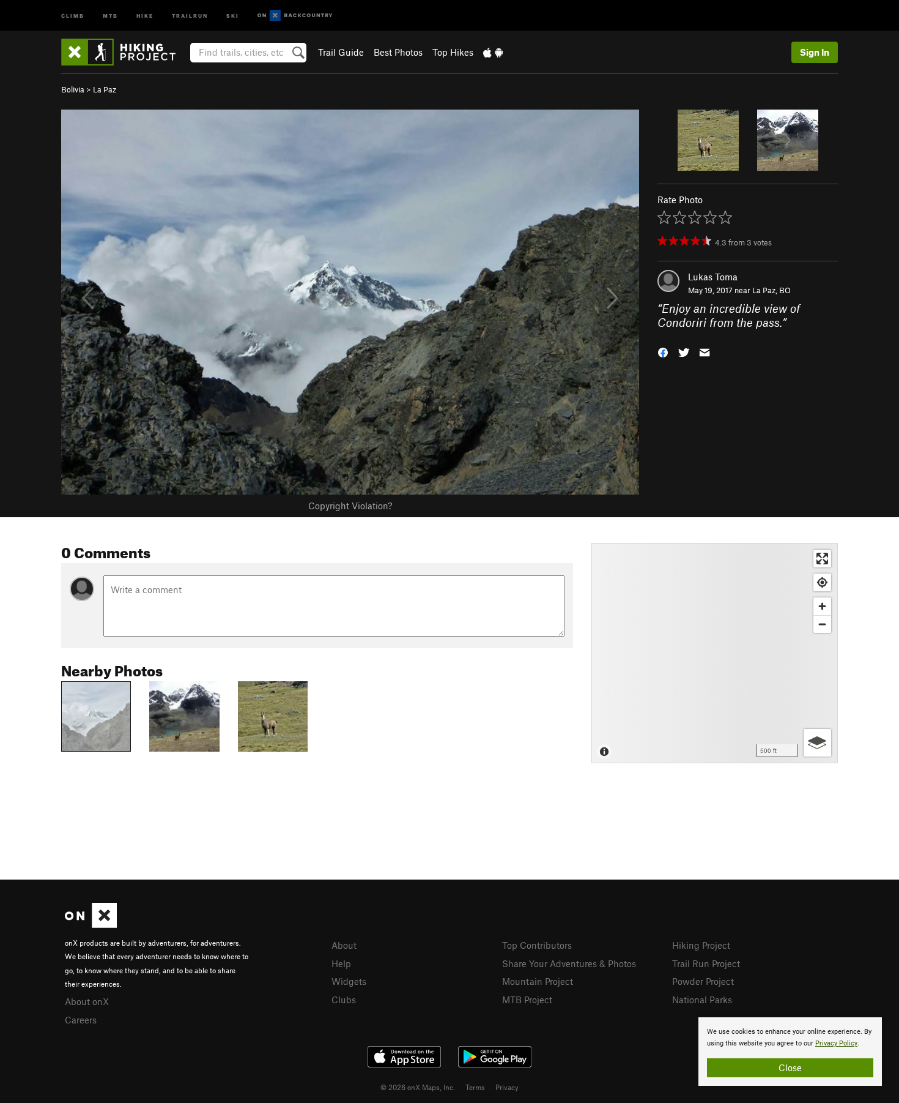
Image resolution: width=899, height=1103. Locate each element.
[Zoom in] (822, 606)
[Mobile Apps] (493, 52)
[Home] (124, 52)
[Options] (817, 743)
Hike (145, 15)
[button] (662, 351)
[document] (790, 1051)
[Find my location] (822, 582)
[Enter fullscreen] (822, 558)
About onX (87, 1001)
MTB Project (527, 999)
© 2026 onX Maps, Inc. (417, 1087)
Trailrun (190, 15)
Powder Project (703, 981)
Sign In (814, 52)
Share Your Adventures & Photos (569, 963)
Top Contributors (537, 945)
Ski (232, 15)
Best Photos (398, 52)
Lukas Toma (713, 276)
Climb (72, 15)
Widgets (348, 981)
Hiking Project (701, 945)
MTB (110, 15)
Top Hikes (452, 52)
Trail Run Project (706, 963)
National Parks (702, 999)
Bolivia (72, 89)
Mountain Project (537, 981)
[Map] (714, 653)
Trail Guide (341, 52)
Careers (81, 1019)
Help (341, 963)
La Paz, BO (771, 290)
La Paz (104, 89)
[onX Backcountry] (295, 15)
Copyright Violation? (350, 505)
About (344, 945)
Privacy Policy (836, 1043)
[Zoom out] (822, 624)
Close (790, 1067)
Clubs (343, 999)
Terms (475, 1087)
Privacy (507, 1087)
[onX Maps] (91, 924)
